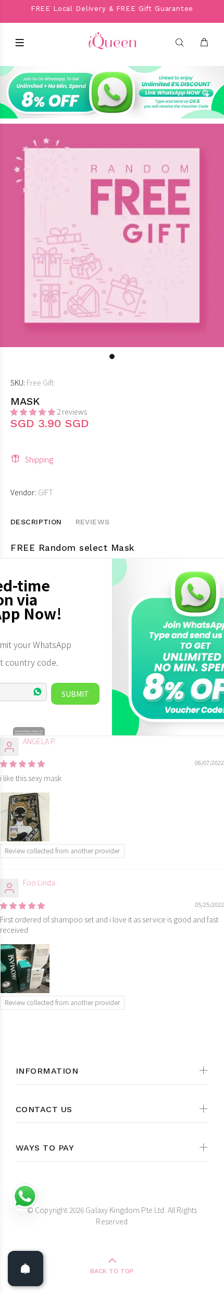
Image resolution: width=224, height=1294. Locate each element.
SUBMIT (75, 694)
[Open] (25, 1268)
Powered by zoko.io (29, 731)
